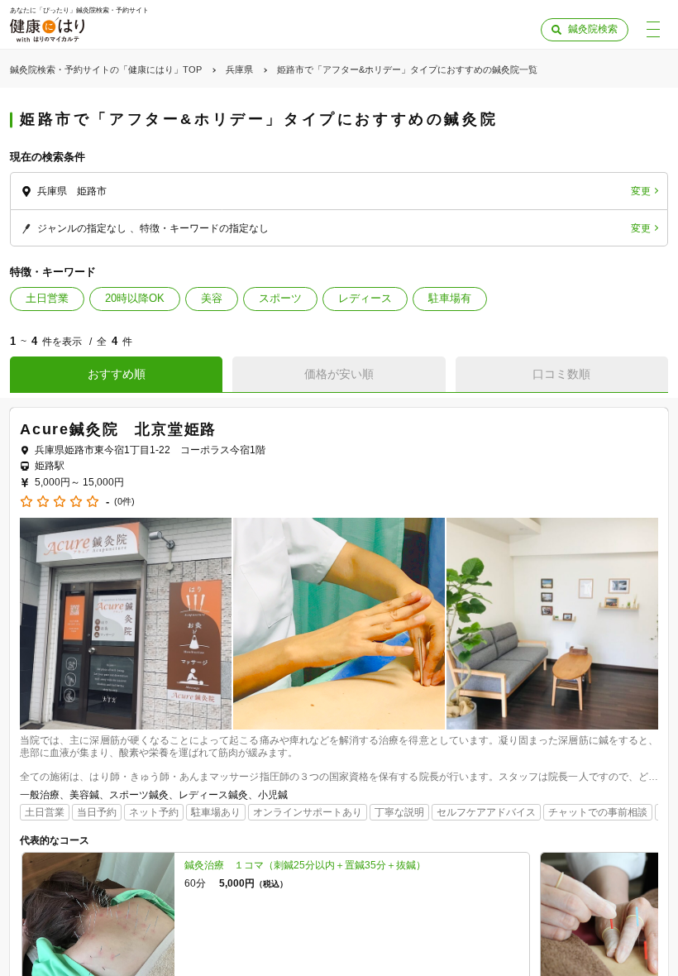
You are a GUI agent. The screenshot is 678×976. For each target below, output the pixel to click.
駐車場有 (449, 298)
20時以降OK (135, 298)
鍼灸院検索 (593, 29)
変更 (641, 191)
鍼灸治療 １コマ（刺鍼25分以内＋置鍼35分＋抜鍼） (305, 865)
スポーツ (280, 298)
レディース (365, 298)
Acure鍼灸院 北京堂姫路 (118, 429)
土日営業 (47, 298)
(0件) (124, 501)
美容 (211, 298)
